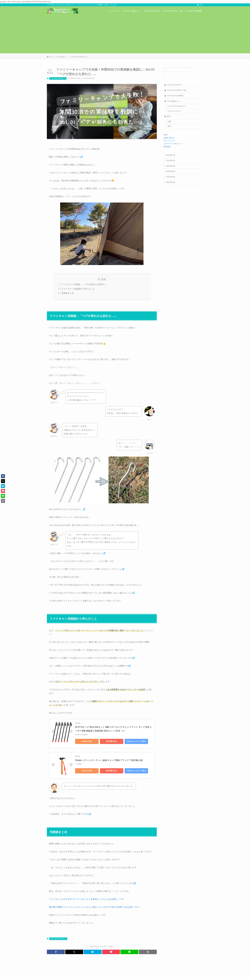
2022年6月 (170, 160)
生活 (168, 116)
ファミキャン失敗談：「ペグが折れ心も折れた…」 (85, 284)
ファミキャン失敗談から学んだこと (78, 289)
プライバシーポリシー (173, 144)
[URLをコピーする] (148, 952)
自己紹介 (167, 147)
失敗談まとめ (67, 293)
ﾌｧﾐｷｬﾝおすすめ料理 (175, 96)
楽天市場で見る (111, 741)
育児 (169, 126)
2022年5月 (170, 166)
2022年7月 (170, 155)
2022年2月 (170, 182)
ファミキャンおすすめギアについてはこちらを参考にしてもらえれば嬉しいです (86, 899)
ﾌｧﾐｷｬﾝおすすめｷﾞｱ (174, 85)
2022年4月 (170, 171)
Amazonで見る (87, 741)
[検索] (201, 4)
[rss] (198, 4)
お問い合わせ (169, 138)
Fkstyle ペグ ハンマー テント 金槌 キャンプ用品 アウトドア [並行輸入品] (109, 760)
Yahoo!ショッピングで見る (136, 741)
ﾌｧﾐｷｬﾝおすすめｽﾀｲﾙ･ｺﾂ (58, 78)
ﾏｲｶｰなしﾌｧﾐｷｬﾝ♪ (174, 111)
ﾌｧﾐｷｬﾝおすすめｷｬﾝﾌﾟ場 (176, 90)
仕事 (169, 121)
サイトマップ (169, 141)
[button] (56, 952)
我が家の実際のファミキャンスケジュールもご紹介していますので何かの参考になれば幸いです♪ (94, 907)
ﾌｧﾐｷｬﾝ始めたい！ (174, 101)
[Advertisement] (125, 35)
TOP (165, 135)
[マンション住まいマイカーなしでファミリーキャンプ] (62, 11)
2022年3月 (170, 177)
